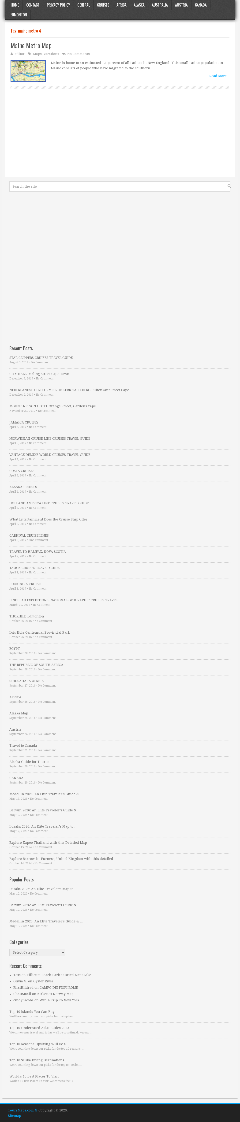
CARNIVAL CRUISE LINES (29, 535)
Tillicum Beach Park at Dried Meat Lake (59, 975)
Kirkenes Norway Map (55, 994)
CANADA (16, 778)
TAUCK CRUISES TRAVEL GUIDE (34, 568)
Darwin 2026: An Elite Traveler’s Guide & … (45, 810)
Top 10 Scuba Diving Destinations (36, 1060)
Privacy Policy (58, 5)
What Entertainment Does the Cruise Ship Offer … (50, 519)
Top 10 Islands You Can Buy (32, 1012)
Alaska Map (18, 713)
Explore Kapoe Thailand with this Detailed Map (48, 842)
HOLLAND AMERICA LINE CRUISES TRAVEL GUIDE (49, 503)
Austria (181, 5)
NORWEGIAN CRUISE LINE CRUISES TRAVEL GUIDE (49, 438)
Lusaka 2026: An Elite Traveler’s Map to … (43, 826)
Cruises (103, 5)
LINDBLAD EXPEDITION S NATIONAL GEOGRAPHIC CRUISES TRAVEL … (65, 600)
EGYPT (14, 648)
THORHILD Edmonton (26, 616)
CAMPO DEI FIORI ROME (59, 987)
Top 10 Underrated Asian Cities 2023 (39, 1028)
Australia (160, 5)
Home (15, 5)
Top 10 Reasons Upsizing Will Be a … (39, 1044)
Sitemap (14, 1116)
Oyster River (43, 981)
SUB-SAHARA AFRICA (26, 681)
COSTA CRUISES (21, 471)
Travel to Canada (23, 745)
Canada (201, 5)
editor (20, 54)
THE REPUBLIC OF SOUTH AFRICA (36, 665)
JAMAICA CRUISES (23, 422)
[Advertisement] (120, 138)
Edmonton (19, 15)
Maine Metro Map (31, 45)
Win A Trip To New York (59, 1000)
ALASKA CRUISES (23, 487)
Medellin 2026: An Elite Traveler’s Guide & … (46, 794)
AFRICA (15, 697)
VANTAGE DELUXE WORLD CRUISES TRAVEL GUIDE (49, 455)
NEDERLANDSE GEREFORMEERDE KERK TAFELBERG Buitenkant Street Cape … (71, 390)
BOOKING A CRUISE (25, 584)
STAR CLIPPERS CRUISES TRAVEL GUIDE (41, 358)
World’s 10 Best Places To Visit (34, 1076)
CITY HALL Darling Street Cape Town (39, 374)
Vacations (51, 54)
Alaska (139, 5)
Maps (37, 54)
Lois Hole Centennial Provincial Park (39, 632)
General (83, 5)
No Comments (78, 54)
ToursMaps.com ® (23, 1110)
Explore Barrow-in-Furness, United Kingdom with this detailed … (63, 859)
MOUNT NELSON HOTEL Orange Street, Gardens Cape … (54, 406)
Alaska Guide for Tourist (29, 762)
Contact (33, 5)
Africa (121, 5)
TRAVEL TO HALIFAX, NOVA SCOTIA (37, 552)
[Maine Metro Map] (28, 71)
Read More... (219, 76)
